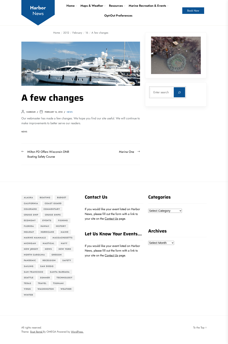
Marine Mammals (35, 237)
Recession (49, 260)
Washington (46, 289)
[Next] (194, 55)
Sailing (29, 266)
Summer (45, 277)
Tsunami (58, 283)
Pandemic (30, 260)
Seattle (28, 277)
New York (65, 249)
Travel (42, 283)
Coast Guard (53, 203)
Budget (61, 197)
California (31, 203)
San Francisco (33, 271)
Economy (30, 220)
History (61, 226)
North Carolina (34, 254)
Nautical (48, 243)
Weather (66, 289)
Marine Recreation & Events (147, 5)
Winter (28, 294)
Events (46, 220)
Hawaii (45, 226)
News (70, 111)
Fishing (63, 220)
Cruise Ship (31, 214)
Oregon (57, 254)
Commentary (52, 209)
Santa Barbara (60, 271)
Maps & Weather (91, 5)
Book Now (193, 11)
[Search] (179, 92)
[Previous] (158, 55)
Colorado (30, 209)
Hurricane (47, 232)
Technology (64, 277)
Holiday (29, 232)
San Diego (47, 266)
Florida (29, 226)
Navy (64, 243)
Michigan (30, 243)
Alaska (28, 197)
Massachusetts (63, 237)
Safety (66, 260)
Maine (64, 232)
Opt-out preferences (118, 15)
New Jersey (31, 249)
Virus (27, 289)
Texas (27, 283)
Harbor (38, 10)
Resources (116, 5)
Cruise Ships (53, 214)
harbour (31, 111)
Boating (45, 197)
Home (70, 5)
